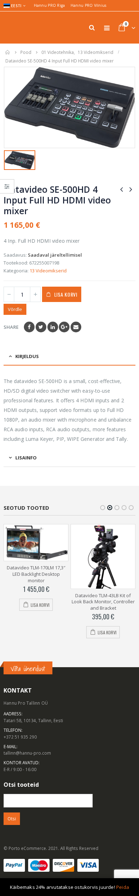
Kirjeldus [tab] (27, 356)
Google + (64, 327)
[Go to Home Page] (7, 52)
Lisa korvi (65, 294)
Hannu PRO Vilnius (89, 5)
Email (76, 327)
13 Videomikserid (48, 270)
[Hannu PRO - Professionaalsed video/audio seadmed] (23, 27)
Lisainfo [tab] (26, 457)
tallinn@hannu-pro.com (27, 753)
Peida (122, 887)
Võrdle (15, 309)
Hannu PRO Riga (49, 5)
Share (11, 327)
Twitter (41, 327)
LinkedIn (52, 327)
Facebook (29, 327)
